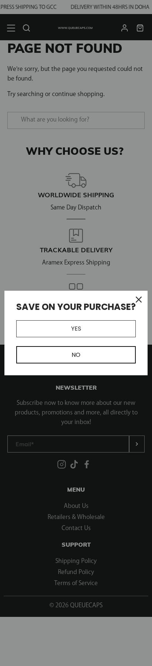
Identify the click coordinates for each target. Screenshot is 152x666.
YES (76, 328)
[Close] (139, 299)
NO (76, 355)
